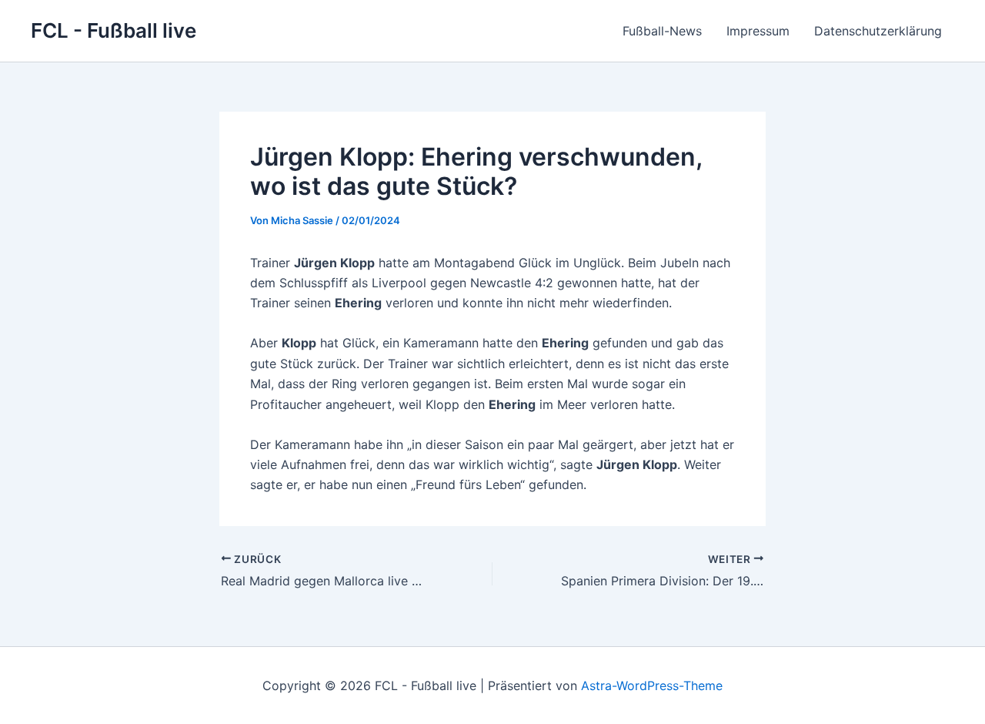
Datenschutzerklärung (878, 31)
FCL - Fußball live (113, 30)
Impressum (758, 31)
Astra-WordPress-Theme (652, 685)
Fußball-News (662, 31)
